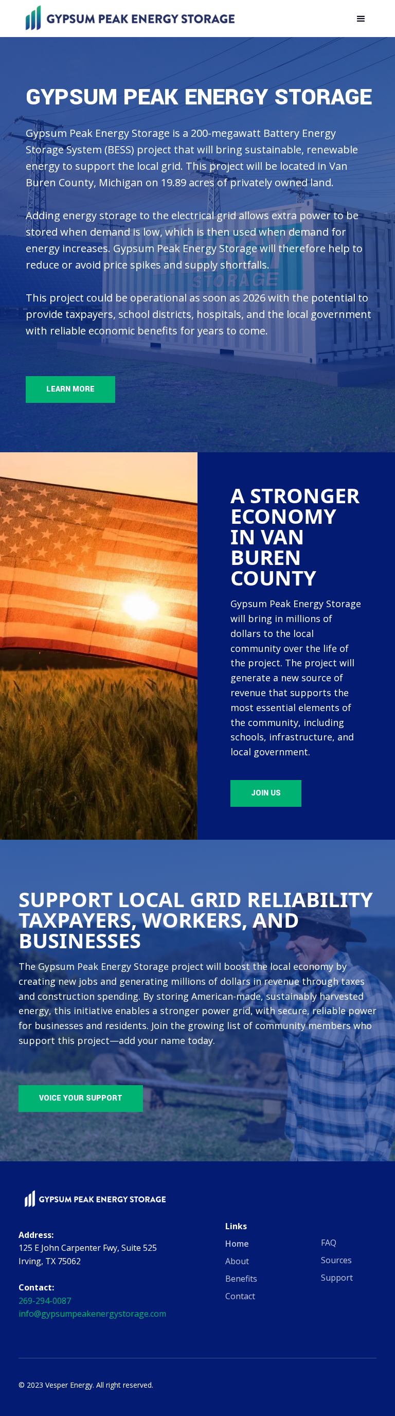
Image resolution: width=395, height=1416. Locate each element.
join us (266, 793)
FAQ (328, 1242)
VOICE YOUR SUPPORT (80, 1098)
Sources (336, 1260)
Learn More (70, 389)
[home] (130, 18)
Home (237, 1243)
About (237, 1261)
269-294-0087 (45, 1300)
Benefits (241, 1278)
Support (337, 1277)
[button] (361, 19)
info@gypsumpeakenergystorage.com (92, 1313)
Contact (240, 1296)
